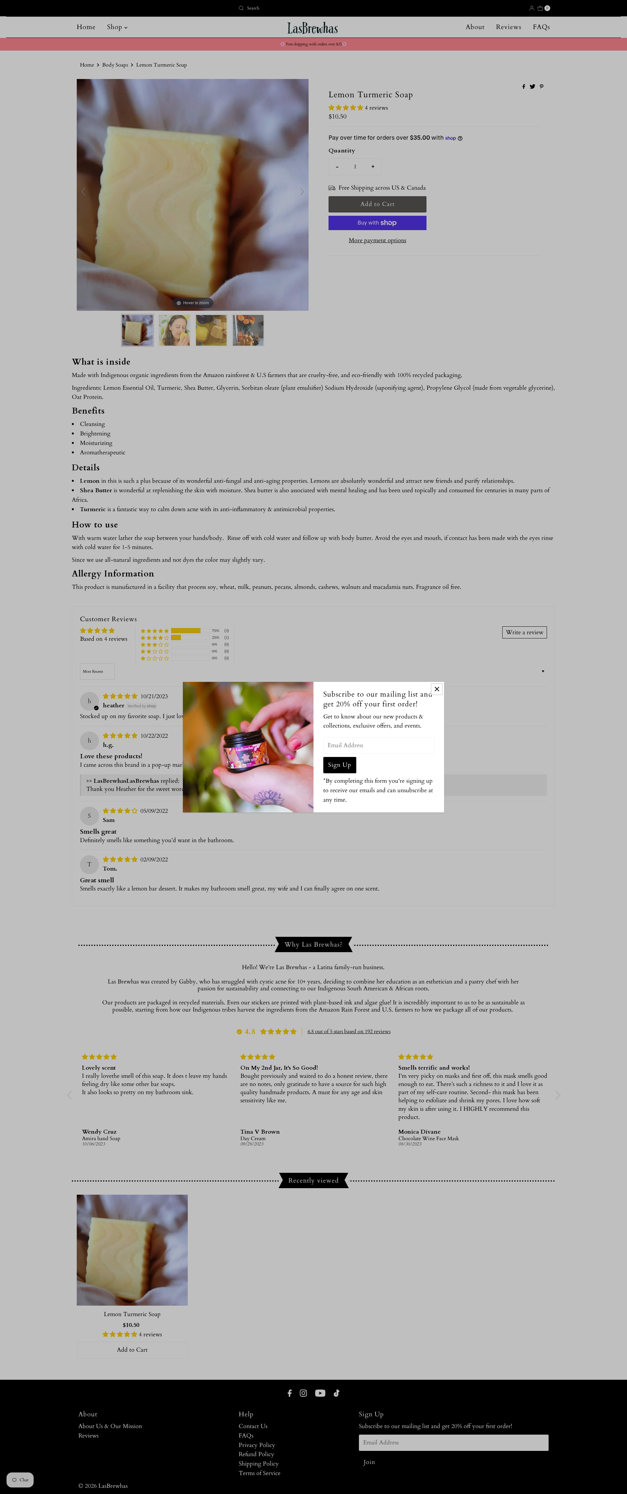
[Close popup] (436, 689)
